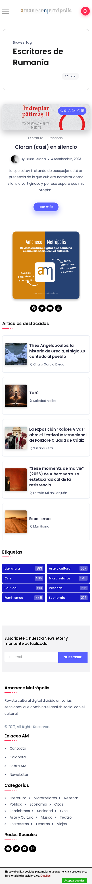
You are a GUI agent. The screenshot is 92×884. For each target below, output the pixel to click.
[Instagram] (58, 308)
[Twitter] (42, 308)
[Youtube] (50, 308)
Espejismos (40, 518)
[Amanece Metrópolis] (46, 10)
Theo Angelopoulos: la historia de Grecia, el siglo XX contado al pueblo (57, 351)
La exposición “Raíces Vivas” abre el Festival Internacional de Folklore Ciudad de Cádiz (58, 435)
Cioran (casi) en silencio (46, 147)
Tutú (34, 393)
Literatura (35, 138)
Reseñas (56, 138)
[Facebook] (33, 308)
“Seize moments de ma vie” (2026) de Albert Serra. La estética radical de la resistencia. (56, 477)
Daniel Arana (36, 159)
